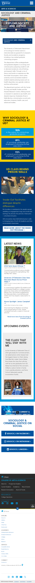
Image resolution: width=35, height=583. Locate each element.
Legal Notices (22, 581)
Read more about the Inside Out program (17, 229)
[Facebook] (12, 577)
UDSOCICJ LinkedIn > (18, 449)
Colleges (3, 537)
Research (3, 541)
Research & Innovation (7, 490)
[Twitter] (25, 577)
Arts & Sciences (8, 9)
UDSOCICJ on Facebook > (18, 433)
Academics (16, 487)
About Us (3, 484)
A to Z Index (4, 556)
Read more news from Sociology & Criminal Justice (19, 317)
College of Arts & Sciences (13, 480)
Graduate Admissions (6, 534)
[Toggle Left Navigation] (31, 40)
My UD (2, 551)
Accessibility (29, 581)
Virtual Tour (3, 524)
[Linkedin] (17, 577)
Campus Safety (4, 553)
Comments (16, 581)
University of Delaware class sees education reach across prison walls (17, 279)
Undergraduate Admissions (7, 532)
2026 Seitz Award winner (13, 266)
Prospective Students (15, 484)
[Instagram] (8, 577)
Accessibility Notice (5, 546)
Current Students (6, 487)
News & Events (26, 487)
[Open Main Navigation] (31, 3)
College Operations (6, 497)
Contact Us (3, 562)
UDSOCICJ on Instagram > (18, 441)
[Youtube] (21, 577)
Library (2, 539)
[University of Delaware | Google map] (22, 565)
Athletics (3, 520)
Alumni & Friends (20, 490)
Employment (4, 527)
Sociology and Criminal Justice (14, 41)
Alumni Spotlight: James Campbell (17, 301)
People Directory (5, 549)
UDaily (2, 522)
